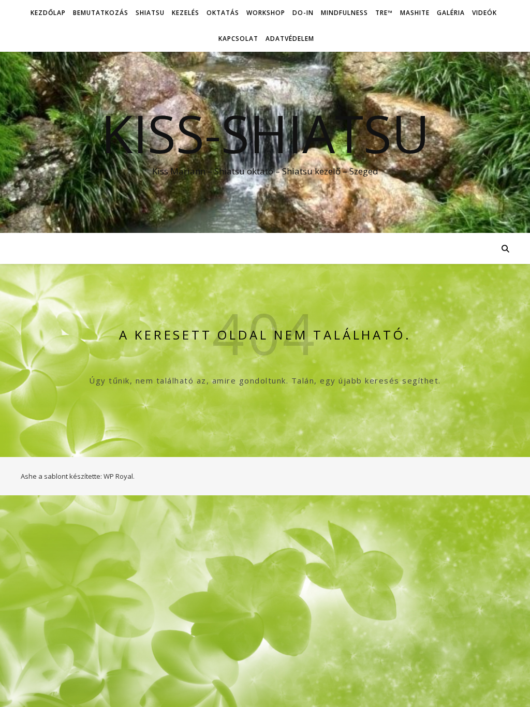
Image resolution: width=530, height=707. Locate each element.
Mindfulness (344, 12)
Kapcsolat (238, 38)
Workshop (265, 12)
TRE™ (384, 12)
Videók (484, 12)
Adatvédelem (290, 38)
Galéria (451, 12)
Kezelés (185, 12)
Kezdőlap (48, 12)
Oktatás (223, 12)
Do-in (303, 12)
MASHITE (415, 12)
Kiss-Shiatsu (265, 133)
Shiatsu (150, 12)
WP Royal (118, 476)
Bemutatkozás (100, 12)
